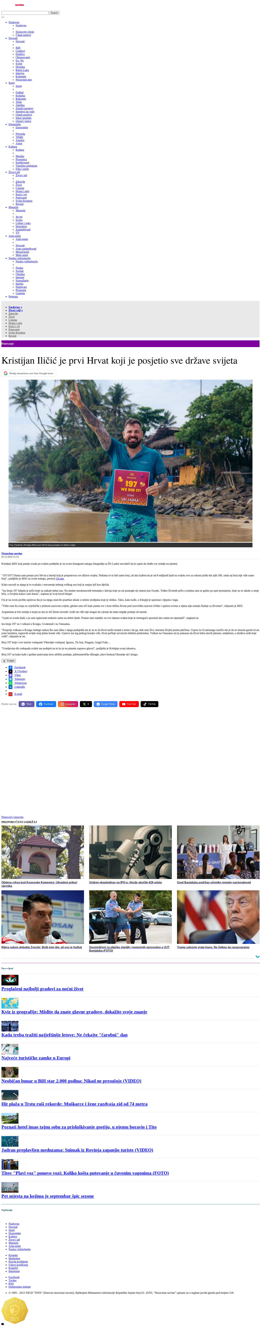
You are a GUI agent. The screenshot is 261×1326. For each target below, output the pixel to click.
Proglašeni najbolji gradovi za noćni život (42, 988)
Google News (108, 704)
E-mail (18, 693)
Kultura (13, 146)
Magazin (13, 207)
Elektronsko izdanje (20, 1286)
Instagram (70, 704)
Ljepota (13, 319)
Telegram (19, 679)
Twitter (13, 1280)
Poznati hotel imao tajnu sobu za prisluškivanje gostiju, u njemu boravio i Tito (79, 1127)
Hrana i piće (15, 323)
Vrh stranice (11, 1217)
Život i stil (14, 172)
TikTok (152, 704)
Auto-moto (15, 235)
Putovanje (14, 329)
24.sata (60, 578)
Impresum (14, 1271)
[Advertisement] (107, 737)
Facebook (20, 667)
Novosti (13, 38)
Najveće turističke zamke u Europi (35, 1057)
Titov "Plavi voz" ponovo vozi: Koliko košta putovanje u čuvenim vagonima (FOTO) (85, 1173)
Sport (12, 82)
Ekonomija (15, 124)
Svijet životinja (17, 332)
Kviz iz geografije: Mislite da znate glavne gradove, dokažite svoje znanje (74, 1011)
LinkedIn (19, 686)
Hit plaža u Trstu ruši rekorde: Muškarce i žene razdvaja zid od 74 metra (74, 1103)
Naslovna (14, 22)
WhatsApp (20, 682)
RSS (11, 1283)
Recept (12, 335)
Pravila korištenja (18, 1261)
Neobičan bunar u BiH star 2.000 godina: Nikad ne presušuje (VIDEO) (71, 1080)
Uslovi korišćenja (18, 1264)
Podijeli (10, 660)
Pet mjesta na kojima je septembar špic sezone (47, 1196)
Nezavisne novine (11, 553)
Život (12, 316)
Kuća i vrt (14, 326)
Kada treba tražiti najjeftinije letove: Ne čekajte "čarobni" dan (64, 1034)
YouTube (131, 704)
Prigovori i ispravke (12, 817)
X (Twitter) (20, 671)
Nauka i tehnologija (20, 258)
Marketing (14, 1258)
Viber (17, 675)
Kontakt (13, 1255)
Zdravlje (13, 313)
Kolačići (13, 1267)
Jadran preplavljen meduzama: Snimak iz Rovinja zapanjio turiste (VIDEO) (77, 1150)
